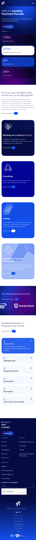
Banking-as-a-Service (26, 442)
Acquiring (22, 446)
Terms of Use (18, 518)
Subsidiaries (5, 450)
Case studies (5, 478)
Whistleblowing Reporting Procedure (18, 526)
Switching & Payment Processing (26, 455)
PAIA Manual (18, 521)
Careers (4, 446)
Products (4, 454)
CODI (18, 531)
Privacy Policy (18, 515)
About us (4, 442)
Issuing (21, 450)
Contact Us (5, 458)
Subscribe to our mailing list (9, 482)
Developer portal (7, 470)
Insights (3, 466)
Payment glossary (7, 474)
